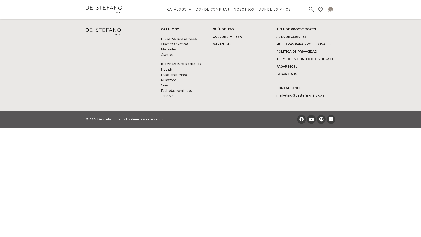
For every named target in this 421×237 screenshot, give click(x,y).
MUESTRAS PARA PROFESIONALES (303, 44)
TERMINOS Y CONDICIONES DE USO (304, 59)
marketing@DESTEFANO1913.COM (300, 95)
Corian (166, 85)
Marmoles (168, 49)
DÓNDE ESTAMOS (275, 9)
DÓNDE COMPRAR (212, 9)
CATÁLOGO (177, 9)
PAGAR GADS (286, 74)
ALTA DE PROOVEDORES (296, 29)
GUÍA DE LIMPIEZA (227, 37)
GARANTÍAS (222, 44)
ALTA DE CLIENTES (291, 37)
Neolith (166, 70)
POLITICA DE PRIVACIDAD (296, 52)
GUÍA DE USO (223, 29)
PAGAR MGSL (286, 66)
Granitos (167, 55)
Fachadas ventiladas (176, 91)
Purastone (169, 80)
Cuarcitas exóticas (174, 44)
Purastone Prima (174, 75)
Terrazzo (167, 96)
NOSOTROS (244, 9)
